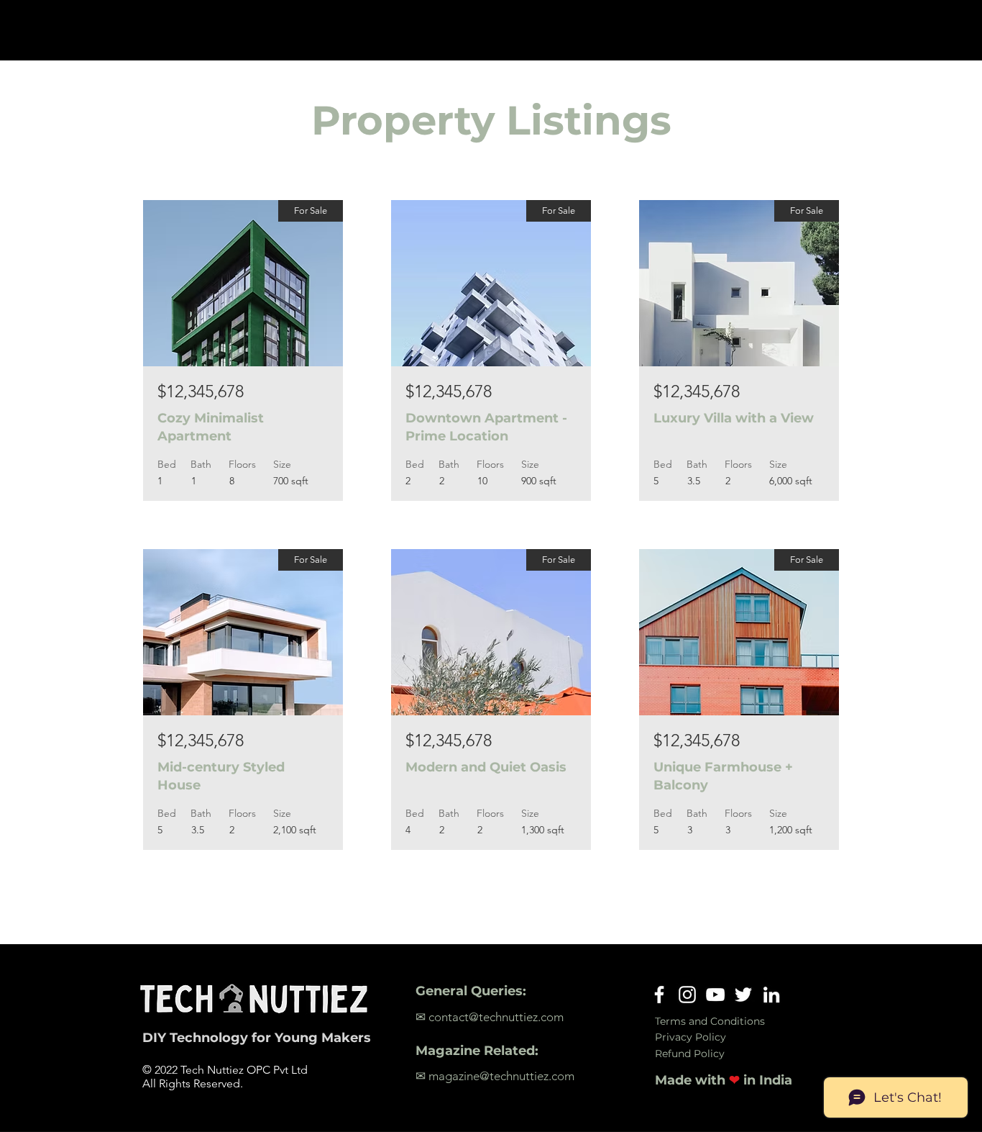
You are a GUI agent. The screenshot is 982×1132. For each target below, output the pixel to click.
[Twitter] (743, 994)
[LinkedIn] (771, 994)
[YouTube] (715, 994)
